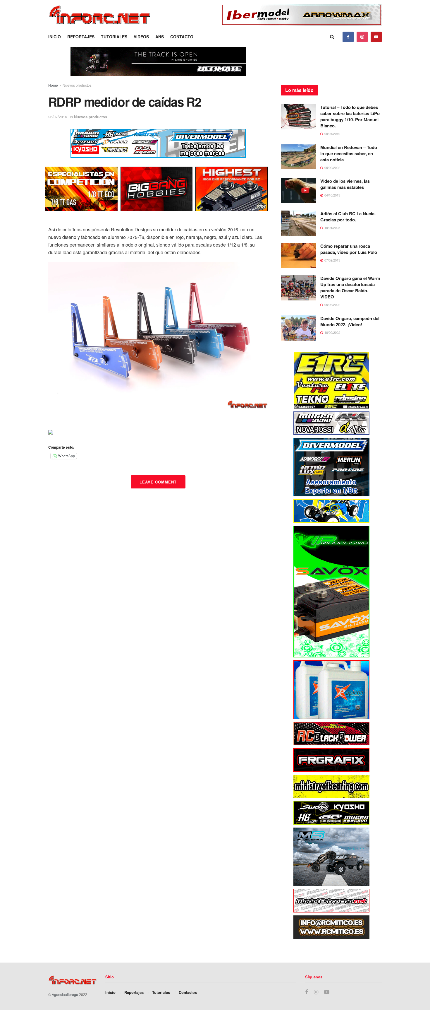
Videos (141, 37)
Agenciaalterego (65, 994)
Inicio (54, 37)
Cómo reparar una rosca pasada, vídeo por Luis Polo (348, 249)
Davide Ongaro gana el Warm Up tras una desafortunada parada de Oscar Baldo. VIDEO (350, 287)
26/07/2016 (57, 116)
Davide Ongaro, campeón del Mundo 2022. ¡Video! (349, 321)
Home (53, 85)
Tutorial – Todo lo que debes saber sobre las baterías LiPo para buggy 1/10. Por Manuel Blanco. (350, 116)
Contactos (188, 992)
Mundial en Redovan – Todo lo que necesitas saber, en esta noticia (348, 153)
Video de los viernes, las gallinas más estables (345, 184)
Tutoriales (114, 37)
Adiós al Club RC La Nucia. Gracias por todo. (348, 216)
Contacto (181, 37)
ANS (159, 37)
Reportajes (80, 37)
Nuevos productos (77, 85)
